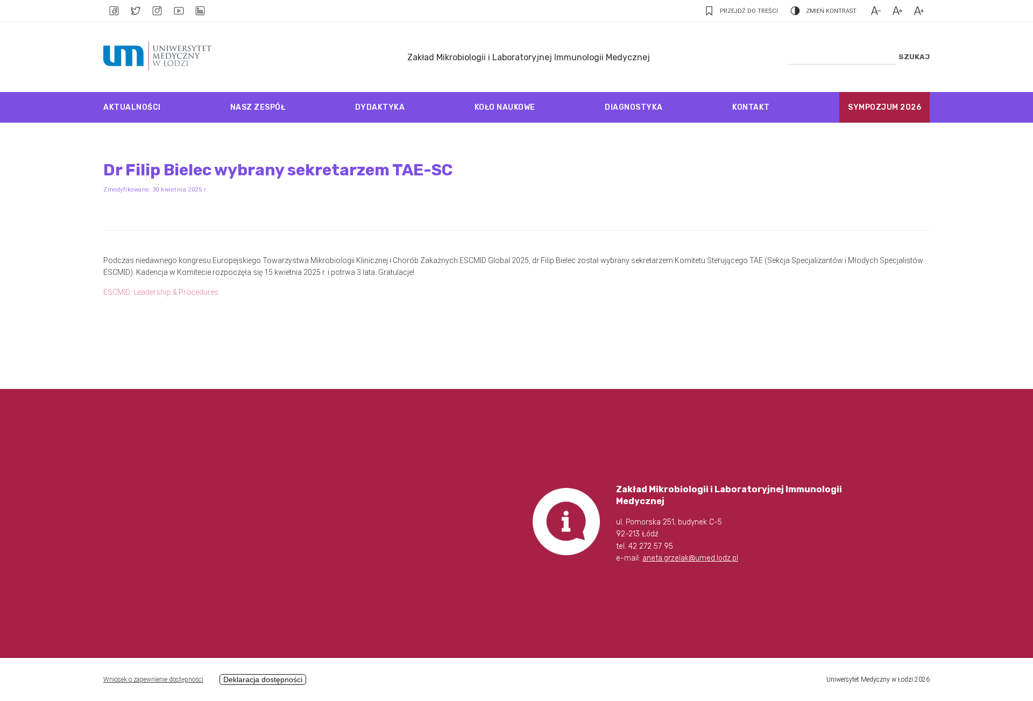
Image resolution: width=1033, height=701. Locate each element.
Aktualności (132, 107)
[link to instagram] (157, 11)
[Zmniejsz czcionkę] (876, 11)
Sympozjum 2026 (884, 107)
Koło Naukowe (505, 107)
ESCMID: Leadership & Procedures (160, 292)
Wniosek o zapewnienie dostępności (153, 679)
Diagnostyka (634, 107)
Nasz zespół (258, 107)
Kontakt (751, 107)
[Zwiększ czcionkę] (919, 11)
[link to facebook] (114, 11)
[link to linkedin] (200, 11)
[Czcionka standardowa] (897, 11)
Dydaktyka (380, 107)
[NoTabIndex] (160, 57)
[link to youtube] (178, 11)
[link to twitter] (135, 11)
